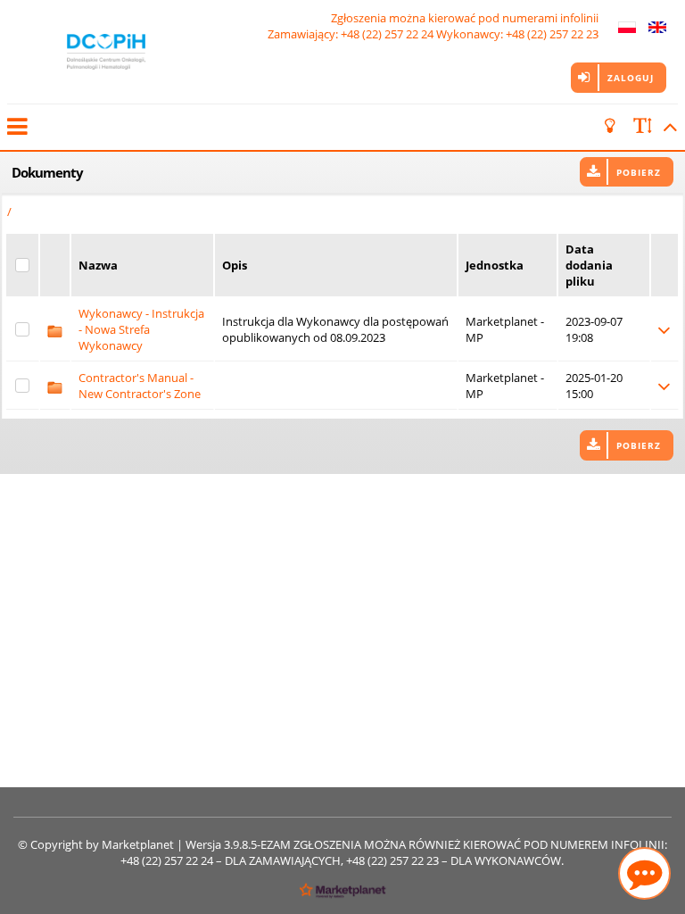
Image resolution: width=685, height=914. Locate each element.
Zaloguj (630, 77)
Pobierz (638, 172)
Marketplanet (138, 844)
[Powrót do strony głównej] (106, 52)
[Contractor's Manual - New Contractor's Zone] (54, 386)
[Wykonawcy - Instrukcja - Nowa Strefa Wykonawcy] (54, 329)
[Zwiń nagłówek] (667, 126)
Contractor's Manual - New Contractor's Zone (139, 386)
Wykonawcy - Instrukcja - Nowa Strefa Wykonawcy (141, 329)
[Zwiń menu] (16, 126)
